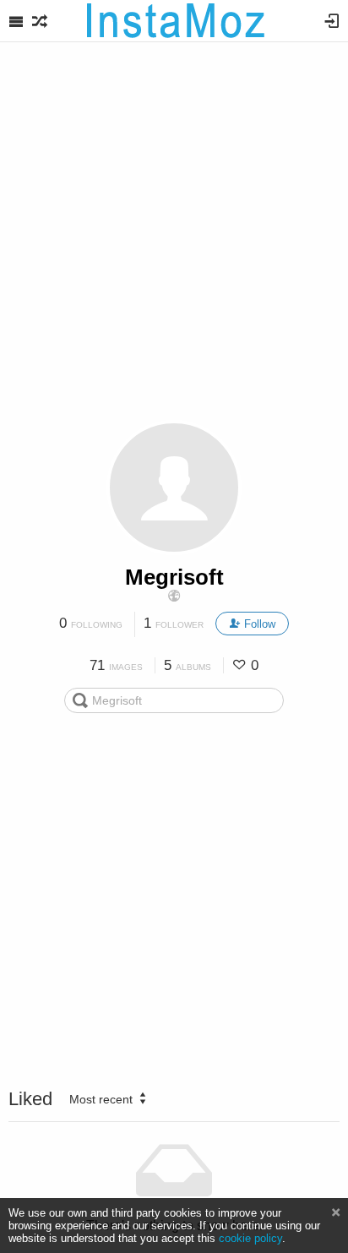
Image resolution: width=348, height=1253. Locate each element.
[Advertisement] (174, 237)
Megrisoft (174, 577)
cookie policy (250, 1238)
